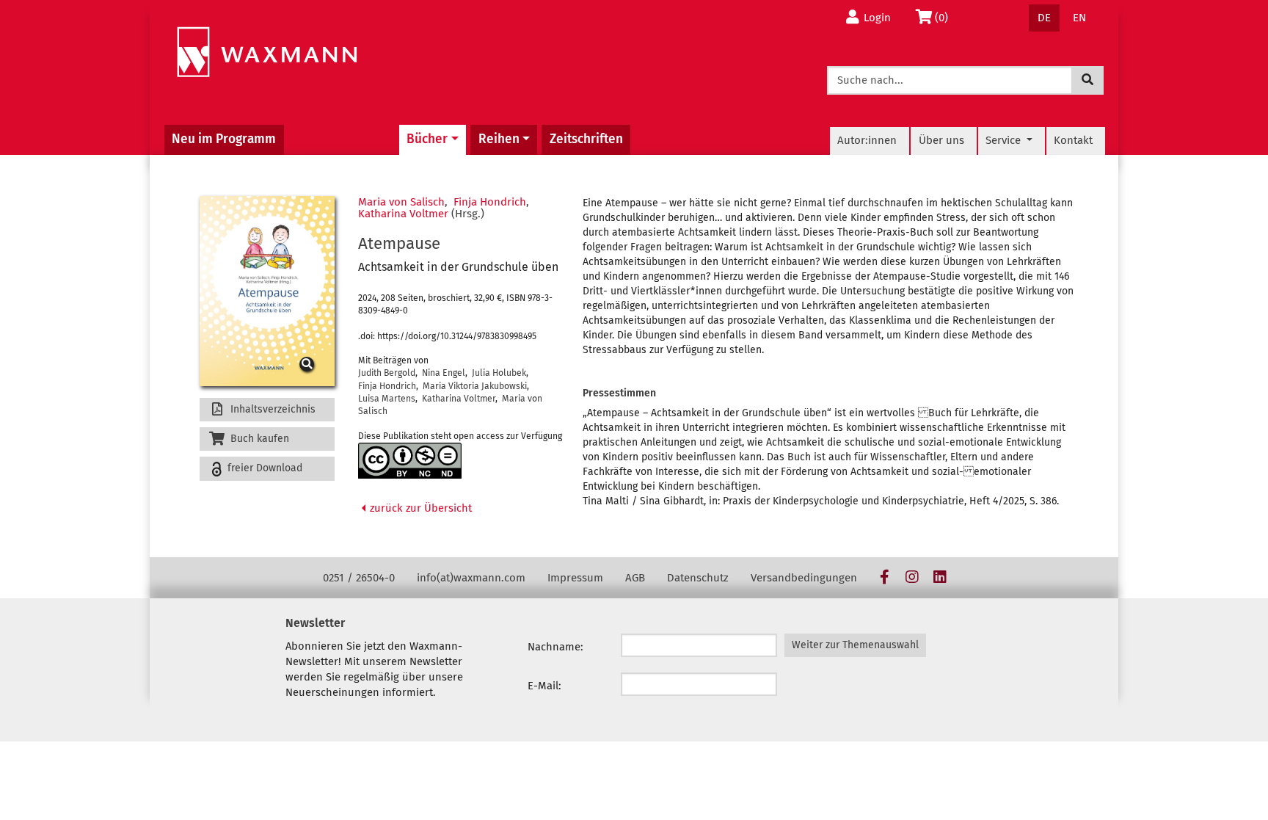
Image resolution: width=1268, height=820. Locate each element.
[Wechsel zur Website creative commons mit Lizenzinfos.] (410, 461)
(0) (945, 17)
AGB (635, 577)
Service (1004, 140)
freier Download (263, 468)
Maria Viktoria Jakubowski (475, 386)
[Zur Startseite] (266, 52)
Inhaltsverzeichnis (271, 409)
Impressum (575, 577)
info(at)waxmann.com (471, 577)
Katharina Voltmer (403, 213)
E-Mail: (544, 685)
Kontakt (1073, 140)
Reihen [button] (499, 139)
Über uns (941, 140)
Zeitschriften (586, 139)
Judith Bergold (386, 373)
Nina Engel (443, 373)
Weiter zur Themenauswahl (855, 645)
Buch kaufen (258, 438)
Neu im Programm (224, 139)
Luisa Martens (386, 398)
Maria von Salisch (401, 201)
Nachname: (555, 646)
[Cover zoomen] (267, 291)
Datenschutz (698, 577)
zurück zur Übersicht (419, 508)
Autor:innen (867, 140)
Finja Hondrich (489, 201)
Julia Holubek (499, 373)
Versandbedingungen (804, 577)
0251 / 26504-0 (359, 577)
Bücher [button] (427, 139)
